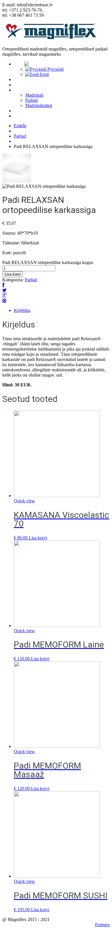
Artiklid (21, 110)
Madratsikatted (38, 105)
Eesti (44, 74)
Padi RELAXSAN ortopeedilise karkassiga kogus (47, 262)
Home (19, 79)
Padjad (31, 100)
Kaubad (21, 90)
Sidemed (22, 116)
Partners (102, 924)
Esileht (20, 125)
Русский (55, 69)
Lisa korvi (13, 274)
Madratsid (34, 95)
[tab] (62, 310)
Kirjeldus (22, 310)
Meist (19, 85)
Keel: (19, 64)
